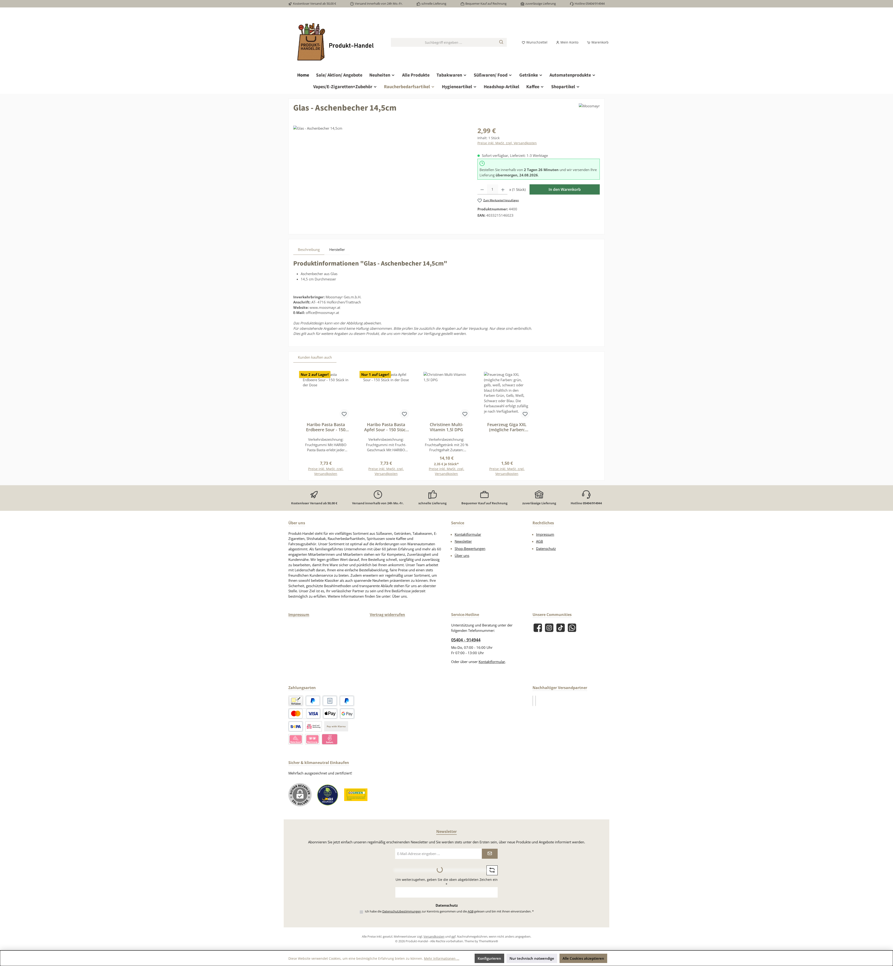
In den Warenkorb (565, 189)
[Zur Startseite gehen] (334, 42)
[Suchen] (501, 42)
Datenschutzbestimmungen (401, 911)
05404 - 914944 (465, 640)
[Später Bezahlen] (347, 701)
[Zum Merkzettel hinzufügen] (344, 413)
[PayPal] (313, 701)
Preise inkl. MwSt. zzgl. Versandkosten (507, 143)
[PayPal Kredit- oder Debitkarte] (304, 713)
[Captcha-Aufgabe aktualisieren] (492, 870)
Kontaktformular (468, 534)
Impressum (545, 534)
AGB (539, 541)
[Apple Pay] (330, 713)
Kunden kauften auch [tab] (315, 357)
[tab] (308, 249)
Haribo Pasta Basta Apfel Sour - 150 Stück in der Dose (386, 427)
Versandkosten (433, 936)
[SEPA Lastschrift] (295, 726)
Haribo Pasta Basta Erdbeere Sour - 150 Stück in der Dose (325, 427)
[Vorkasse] (295, 701)
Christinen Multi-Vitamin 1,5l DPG (446, 427)
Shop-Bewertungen (470, 548)
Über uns (462, 555)
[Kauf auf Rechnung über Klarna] (312, 739)
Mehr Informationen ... (441, 958)
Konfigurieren (489, 958)
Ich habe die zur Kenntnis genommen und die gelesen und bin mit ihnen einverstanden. (449, 911)
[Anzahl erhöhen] (503, 189)
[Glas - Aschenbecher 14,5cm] (380, 176)
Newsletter (463, 541)
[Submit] (490, 853)
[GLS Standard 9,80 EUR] (535, 701)
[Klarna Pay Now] (329, 739)
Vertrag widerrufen (387, 614)
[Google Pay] (347, 713)
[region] (381, 176)
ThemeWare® (488, 941)
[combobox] (443, 42)
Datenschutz (546, 548)
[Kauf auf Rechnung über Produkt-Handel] (313, 726)
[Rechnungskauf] (330, 701)
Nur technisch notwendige (532, 958)
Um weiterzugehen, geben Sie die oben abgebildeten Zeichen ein (447, 882)
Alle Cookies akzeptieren (583, 958)
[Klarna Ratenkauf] (295, 739)
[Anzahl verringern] (482, 189)
